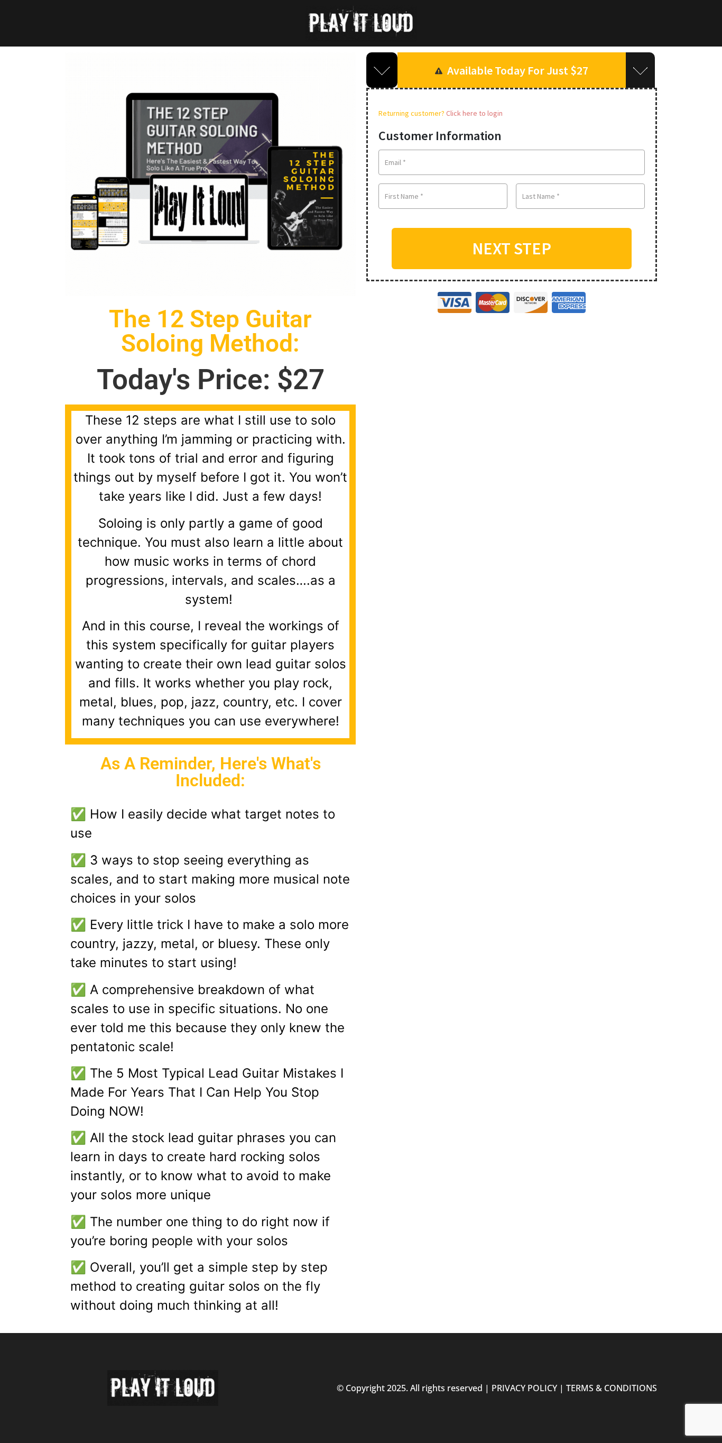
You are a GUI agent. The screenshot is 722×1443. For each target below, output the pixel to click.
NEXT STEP (511, 248)
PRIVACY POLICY (524, 1388)
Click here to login (474, 113)
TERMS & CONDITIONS (611, 1388)
